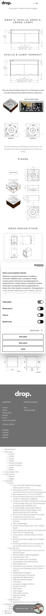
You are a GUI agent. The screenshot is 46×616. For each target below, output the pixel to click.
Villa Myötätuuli (19, 564)
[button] (28, 608)
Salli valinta (23, 343)
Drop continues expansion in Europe (28, 515)
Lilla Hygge (17, 591)
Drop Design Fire (11, 472)
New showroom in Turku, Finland (27, 494)
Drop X (12, 454)
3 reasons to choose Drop (23, 517)
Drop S (11, 459)
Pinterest (5, 437)
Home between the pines (24, 575)
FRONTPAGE (10, 450)
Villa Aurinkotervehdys (22, 580)
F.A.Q (4, 418)
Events (11, 607)
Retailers (5, 415)
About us (8, 611)
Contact (5, 407)
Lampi (11, 467)
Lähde (11, 461)
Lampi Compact (15, 465)
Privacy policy (7, 412)
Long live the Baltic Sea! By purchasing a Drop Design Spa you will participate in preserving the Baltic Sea (29, 503)
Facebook (5, 432)
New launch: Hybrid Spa (23, 533)
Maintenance (14, 600)
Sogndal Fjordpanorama (23, 577)
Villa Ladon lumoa (20, 593)
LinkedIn (5, 435)
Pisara (11, 470)
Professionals (9, 604)
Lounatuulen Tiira (20, 557)
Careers (4, 410)
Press (25, 407)
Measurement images (28, 8)
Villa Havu (17, 582)
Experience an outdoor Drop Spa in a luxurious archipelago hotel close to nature (29, 568)
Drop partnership (29, 410)
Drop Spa (13, 8)
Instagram (5, 430)
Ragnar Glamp (19, 595)
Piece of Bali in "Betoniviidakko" (26, 555)
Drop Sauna (9, 474)
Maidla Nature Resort (22, 573)
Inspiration (8, 481)
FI (34, 3)
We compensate (20, 524)
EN (37, 3)
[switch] (40, 308)
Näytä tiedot (34, 330)
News (11, 483)
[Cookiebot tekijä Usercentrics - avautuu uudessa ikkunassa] (34, 265)
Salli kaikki (23, 337)
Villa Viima (17, 598)
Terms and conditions (9, 420)
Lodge (11, 479)
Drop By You (14, 548)
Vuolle (11, 456)
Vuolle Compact (15, 463)
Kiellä (23, 349)
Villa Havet (17, 589)
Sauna (11, 476)
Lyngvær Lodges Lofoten (23, 584)
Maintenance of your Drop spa (26, 602)
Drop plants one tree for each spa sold (29, 530)
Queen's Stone (19, 586)
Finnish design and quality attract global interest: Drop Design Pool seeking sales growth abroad (27, 510)
